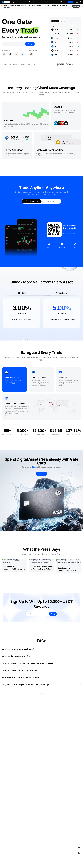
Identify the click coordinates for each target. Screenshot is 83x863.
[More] (78, 25)
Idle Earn (22, 293)
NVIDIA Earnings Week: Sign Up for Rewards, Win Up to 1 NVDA (24, 64)
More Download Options (70, 234)
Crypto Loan (61, 293)
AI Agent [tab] (52, 201)
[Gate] (6, 2)
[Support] (79, 853)
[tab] (54, 25)
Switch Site (76, 6)
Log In (65, 2)
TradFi (55, 21)
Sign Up (70, 1)
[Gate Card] (79, 847)
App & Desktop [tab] (33, 201)
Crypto (62, 21)
